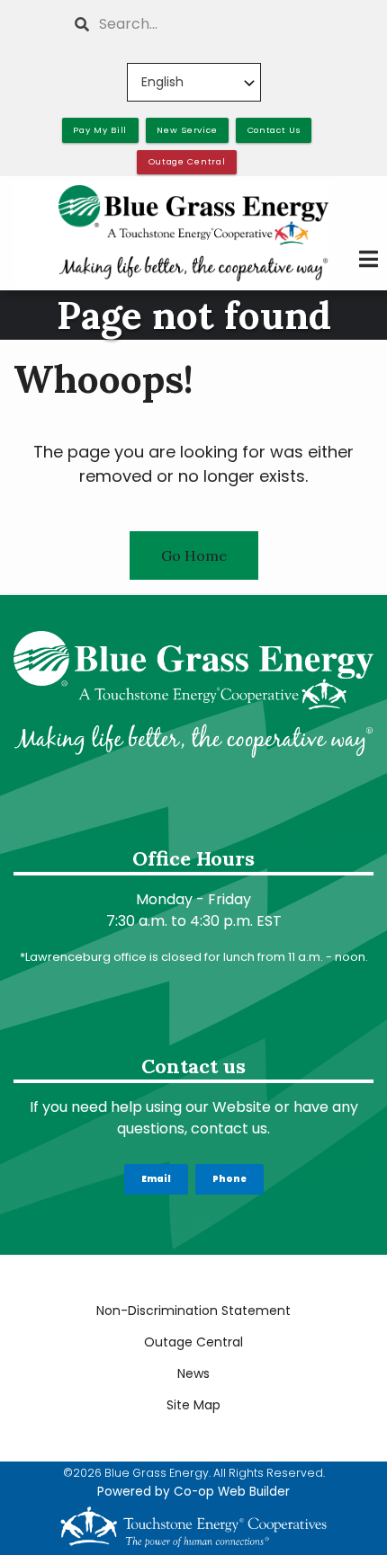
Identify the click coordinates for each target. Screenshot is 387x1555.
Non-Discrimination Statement (193, 1311)
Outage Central (193, 1342)
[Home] (193, 232)
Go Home (194, 555)
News (193, 1373)
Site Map (193, 1405)
